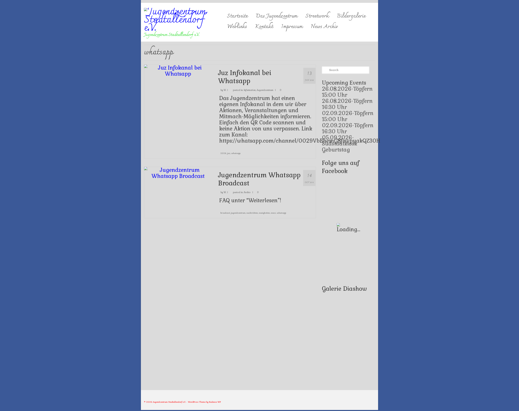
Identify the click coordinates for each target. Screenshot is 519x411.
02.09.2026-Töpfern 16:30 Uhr (347, 128)
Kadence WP (215, 402)
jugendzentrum (238, 213)
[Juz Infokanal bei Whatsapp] (178, 70)
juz (228, 153)
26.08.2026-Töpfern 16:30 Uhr (347, 104)
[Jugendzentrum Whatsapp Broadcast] (178, 172)
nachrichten (252, 213)
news (273, 213)
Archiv (247, 192)
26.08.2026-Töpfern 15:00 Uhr (347, 91)
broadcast (225, 213)
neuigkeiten (264, 213)
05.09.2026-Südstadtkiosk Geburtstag (339, 143)
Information (250, 90)
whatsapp (235, 153)
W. (225, 90)
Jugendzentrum (265, 90)
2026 (223, 153)
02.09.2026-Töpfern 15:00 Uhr (347, 116)
